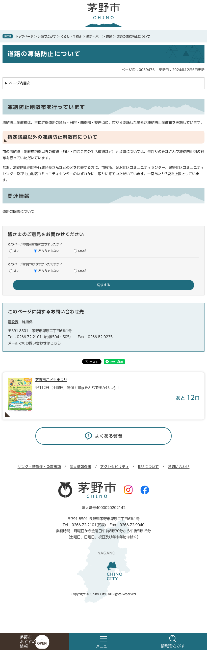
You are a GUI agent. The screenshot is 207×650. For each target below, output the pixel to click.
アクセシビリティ (114, 467)
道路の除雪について (18, 211)
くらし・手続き (71, 36)
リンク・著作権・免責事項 (39, 467)
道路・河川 (93, 36)
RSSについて (148, 467)
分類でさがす (47, 36)
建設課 (13, 322)
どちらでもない (48, 250)
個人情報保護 (80, 467)
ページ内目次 (19, 83)
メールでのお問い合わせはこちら (34, 343)
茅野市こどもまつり (51, 380)
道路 (109, 36)
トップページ (24, 36)
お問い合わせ (179, 467)
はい (16, 250)
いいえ (82, 250)
